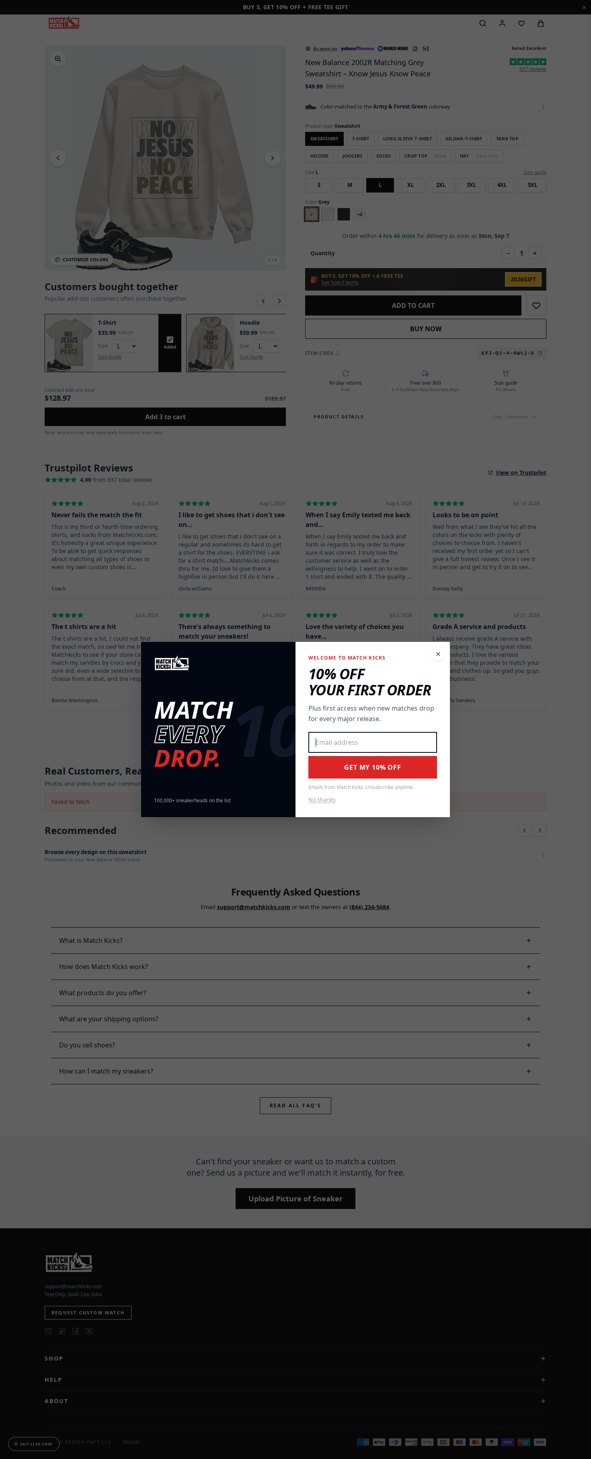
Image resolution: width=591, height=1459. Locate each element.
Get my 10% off (372, 767)
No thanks (322, 799)
